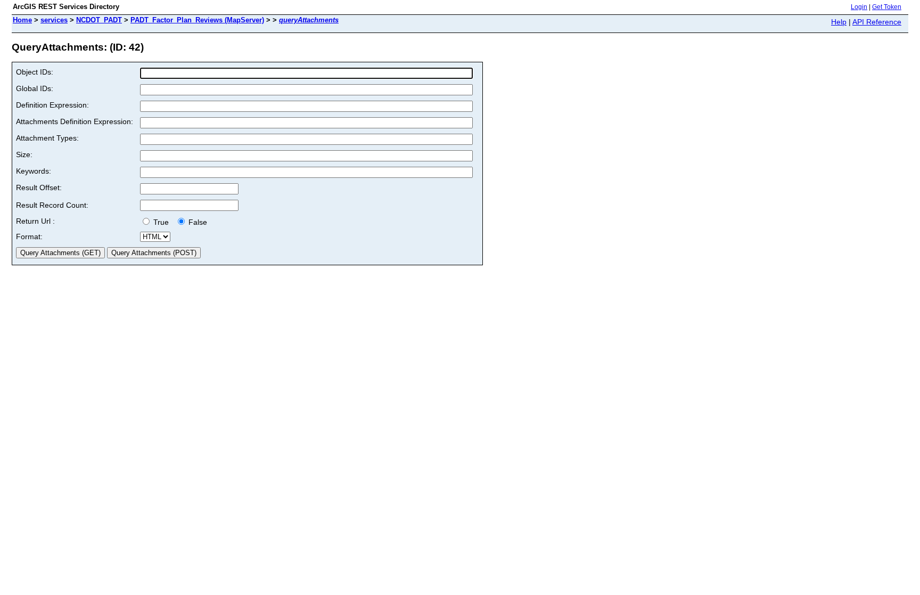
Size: (24, 154)
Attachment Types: (47, 138)
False (196, 222)
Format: (29, 236)
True (162, 222)
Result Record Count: (52, 205)
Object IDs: (34, 72)
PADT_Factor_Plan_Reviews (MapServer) (197, 20)
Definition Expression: (52, 105)
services (54, 20)
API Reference (876, 22)
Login (859, 7)
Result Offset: (39, 187)
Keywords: (33, 171)
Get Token (886, 7)
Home (22, 20)
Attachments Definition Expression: (74, 121)
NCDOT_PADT (99, 20)
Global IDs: (34, 88)
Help (839, 22)
